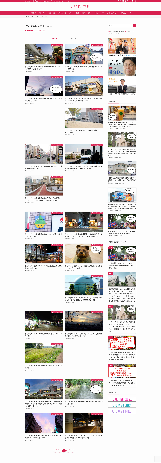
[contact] (135, 1)
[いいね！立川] (80, 6)
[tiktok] (125, 1)
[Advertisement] (44, 124)
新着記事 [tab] (54, 38)
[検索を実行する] (134, 25)
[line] (128, 1)
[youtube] (130, 1)
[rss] (133, 1)
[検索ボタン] (130, 13)
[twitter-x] (120, 1)
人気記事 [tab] (73, 38)
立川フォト (29, 30)
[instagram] (123, 1)
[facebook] (118, 1)
